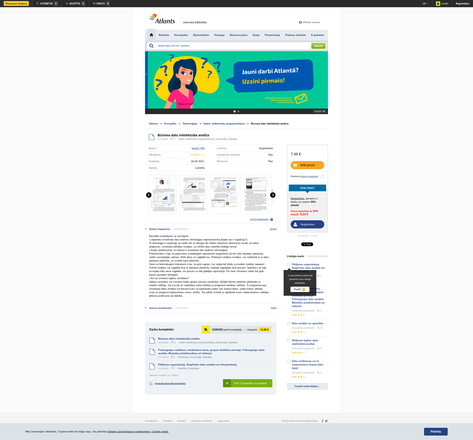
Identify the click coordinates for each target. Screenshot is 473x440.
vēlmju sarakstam (309, 176)
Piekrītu (436, 431)
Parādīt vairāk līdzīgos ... (307, 386)
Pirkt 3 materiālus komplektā (250, 383)
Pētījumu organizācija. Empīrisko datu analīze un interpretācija (197, 364)
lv (424, 3)
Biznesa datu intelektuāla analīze (269, 123)
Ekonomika (221, 139)
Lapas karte (223, 421)
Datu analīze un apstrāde (307, 323)
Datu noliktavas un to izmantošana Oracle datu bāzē (307, 365)
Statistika (232, 139)
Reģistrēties (462, 3)
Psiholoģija (183, 357)
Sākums (153, 123)
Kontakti (181, 421)
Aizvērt (318, 111)
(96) (198, 148)
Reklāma (167, 421)
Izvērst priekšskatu (259, 219)
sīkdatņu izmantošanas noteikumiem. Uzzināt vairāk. (138, 431)
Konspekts (163, 139)
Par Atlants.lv (151, 421)
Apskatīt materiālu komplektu (170, 383)
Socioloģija (195, 357)
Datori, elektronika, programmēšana (196, 139)
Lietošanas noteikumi (201, 421)
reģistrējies (297, 198)
